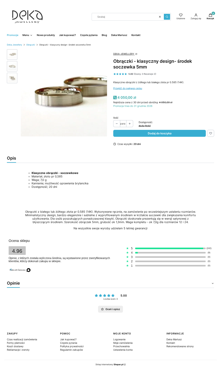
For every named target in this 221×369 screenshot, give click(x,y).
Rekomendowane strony (180, 346)
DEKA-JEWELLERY (124, 53)
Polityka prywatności (72, 346)
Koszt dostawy (15, 346)
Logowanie (119, 339)
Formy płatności (16, 342)
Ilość (115, 117)
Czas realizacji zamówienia (22, 339)
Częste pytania (68, 342)
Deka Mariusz (174, 339)
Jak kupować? (68, 339)
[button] (167, 17)
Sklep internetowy (109, 364)
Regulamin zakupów (71, 349)
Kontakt (170, 342)
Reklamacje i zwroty (18, 349)
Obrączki (30, 44)
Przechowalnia (121, 346)
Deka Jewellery (14, 44)
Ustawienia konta (123, 349)
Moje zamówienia (123, 342)
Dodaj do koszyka (159, 133)
